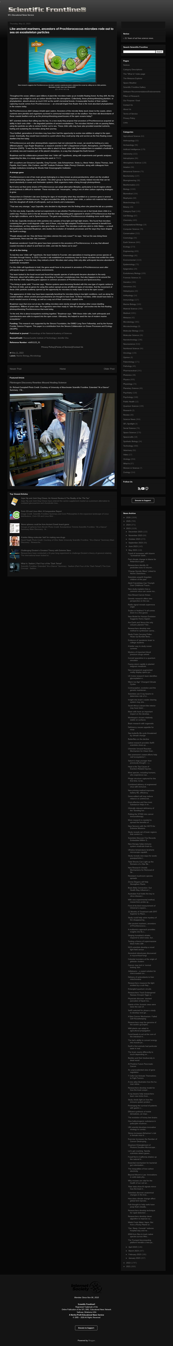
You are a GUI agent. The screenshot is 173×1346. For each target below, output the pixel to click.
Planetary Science (131, 388)
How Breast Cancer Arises (139, 595)
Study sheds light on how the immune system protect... (140, 1101)
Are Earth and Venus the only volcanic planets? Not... (140, 623)
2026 (128, 517)
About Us (127, 109)
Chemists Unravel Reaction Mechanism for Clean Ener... (141, 750)
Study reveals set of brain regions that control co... (142, 833)
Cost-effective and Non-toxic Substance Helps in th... (140, 803)
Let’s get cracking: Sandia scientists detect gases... (139, 1152)
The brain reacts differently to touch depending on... (140, 1053)
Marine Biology (22, 356)
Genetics (127, 282)
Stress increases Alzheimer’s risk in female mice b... (142, 1134)
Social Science (129, 428)
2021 (128, 1266)
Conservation (129, 233)
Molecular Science (131, 335)
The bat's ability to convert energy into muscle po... (142, 1041)
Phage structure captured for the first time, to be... (142, 779)
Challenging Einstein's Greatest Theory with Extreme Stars (46, 550)
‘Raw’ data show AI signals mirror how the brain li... (142, 1187)
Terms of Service (63, 347)
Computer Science (131, 229)
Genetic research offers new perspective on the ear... (140, 599)
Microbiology (35, 356)
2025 (128, 521)
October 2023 (135, 539)
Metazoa (127, 317)
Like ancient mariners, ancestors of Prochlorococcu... (142, 924)
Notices (126, 65)
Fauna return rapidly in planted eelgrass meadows (141, 665)
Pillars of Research (131, 96)
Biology (126, 189)
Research (127, 410)
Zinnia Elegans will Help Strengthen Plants (138, 883)
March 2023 (134, 1251)
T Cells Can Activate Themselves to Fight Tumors (142, 1077)
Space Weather (130, 83)
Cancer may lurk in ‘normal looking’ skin (139, 966)
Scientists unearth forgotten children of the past (140, 578)
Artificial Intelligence (131, 149)
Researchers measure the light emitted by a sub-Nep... (141, 984)
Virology (126, 459)
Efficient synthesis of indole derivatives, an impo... (139, 1112)
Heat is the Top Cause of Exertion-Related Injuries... (140, 768)
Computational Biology (132, 225)
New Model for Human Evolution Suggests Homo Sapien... (142, 617)
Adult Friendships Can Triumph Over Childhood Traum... (141, 584)
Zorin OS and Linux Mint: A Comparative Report (41, 511)
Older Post (109, 369)
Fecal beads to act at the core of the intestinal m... (142, 1035)
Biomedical (128, 193)
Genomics (127, 286)
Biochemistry (128, 176)
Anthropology (129, 140)
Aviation (126, 167)
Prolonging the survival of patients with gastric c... (142, 1107)
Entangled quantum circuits (139, 989)
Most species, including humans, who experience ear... (142, 773)
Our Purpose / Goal (131, 100)
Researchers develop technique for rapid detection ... (141, 1211)
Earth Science (129, 242)
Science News (129, 419)
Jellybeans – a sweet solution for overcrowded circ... (142, 972)
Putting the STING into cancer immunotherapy (141, 815)
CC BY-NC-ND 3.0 (62, 89)
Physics (126, 379)
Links (125, 123)
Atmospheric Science (132, 163)
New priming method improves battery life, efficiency (141, 791)
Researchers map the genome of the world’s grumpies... (142, 1023)
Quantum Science (131, 406)
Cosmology (128, 238)
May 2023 (133, 550)
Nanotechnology (130, 340)
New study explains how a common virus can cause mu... (142, 590)
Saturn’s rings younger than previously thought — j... (140, 762)
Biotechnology (129, 202)
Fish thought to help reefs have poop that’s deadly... (141, 1205)
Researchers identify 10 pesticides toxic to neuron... (140, 566)
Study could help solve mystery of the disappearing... (142, 918)
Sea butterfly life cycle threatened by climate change (142, 734)
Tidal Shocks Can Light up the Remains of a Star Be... (141, 863)
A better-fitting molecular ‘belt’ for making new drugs (43, 537)
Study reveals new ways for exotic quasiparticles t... (142, 857)
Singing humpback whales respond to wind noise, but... (141, 936)
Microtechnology (130, 326)
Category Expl (129, 211)
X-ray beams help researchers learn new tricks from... (141, 1095)
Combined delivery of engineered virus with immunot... (142, 785)
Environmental (129, 260)
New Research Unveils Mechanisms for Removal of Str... (141, 870)
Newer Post (15, 369)
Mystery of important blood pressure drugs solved (139, 653)
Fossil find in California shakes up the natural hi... (142, 1158)
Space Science (129, 432)
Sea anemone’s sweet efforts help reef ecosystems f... (142, 756)
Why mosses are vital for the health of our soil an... (140, 1182)
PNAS (58, 158)
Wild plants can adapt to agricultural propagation (139, 1029)
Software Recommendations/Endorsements (141, 92)
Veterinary (127, 450)
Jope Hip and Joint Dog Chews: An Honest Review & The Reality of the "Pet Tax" (55, 498)
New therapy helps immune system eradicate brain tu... (140, 845)
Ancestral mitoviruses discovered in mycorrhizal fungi (142, 954)
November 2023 (136, 535)
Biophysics (127, 198)
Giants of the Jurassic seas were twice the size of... (142, 1005)
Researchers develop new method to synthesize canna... (142, 629)
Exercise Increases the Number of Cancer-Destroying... (142, 1140)
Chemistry (127, 220)
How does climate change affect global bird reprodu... (141, 1199)
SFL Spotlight (129, 424)
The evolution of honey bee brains (142, 1117)
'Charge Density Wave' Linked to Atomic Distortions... (142, 572)
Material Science (130, 309)
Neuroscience (129, 344)
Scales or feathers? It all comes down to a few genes (141, 611)
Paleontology (128, 362)
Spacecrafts (128, 437)
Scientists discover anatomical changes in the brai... (141, 1194)
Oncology (127, 353)
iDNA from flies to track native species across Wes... (140, 1235)
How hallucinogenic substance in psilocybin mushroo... (142, 1122)
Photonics (127, 375)
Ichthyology (128, 295)
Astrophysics (128, 158)
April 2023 (133, 1247)
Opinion (126, 357)
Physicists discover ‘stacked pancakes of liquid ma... (140, 999)
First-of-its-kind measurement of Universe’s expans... (141, 907)
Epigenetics (128, 269)
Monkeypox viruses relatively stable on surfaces (140, 718)
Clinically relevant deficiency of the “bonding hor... (141, 809)
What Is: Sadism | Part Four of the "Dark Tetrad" (41, 563)
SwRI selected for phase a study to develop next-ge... (142, 1011)
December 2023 (136, 532)
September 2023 (136, 543)
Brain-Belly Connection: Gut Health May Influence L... (140, 889)
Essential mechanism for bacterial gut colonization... (142, 1164)
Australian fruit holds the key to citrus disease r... (141, 895)
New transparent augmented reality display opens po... (140, 671)
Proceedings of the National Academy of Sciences (50, 333)
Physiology (127, 384)
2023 (128, 528)
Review (126, 415)
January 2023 (135, 1258)
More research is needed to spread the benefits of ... (140, 821)
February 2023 (135, 1254)
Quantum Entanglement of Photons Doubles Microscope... (142, 1146)
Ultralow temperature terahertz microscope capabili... (141, 851)
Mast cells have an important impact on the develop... (140, 713)
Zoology (126, 472)
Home (63, 369)
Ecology (126, 247)
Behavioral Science (131, 171)
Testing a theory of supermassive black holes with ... (142, 942)
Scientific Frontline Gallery (134, 87)
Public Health (128, 402)
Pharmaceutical (130, 370)
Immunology (128, 300)
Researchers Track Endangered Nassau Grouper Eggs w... (141, 993)
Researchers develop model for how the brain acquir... (141, 1089)
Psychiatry (127, 393)
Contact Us (78, 347)
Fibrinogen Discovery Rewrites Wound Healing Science (38, 382)
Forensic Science (130, 278)
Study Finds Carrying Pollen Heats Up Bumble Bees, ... (140, 635)
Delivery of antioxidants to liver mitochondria (141, 978)
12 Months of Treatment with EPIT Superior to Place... (142, 913)
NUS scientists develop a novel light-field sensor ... (141, 948)
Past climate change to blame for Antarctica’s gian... (142, 560)
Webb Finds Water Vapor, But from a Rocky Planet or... (140, 1223)
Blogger (91, 1340)
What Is (126, 463)
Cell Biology (128, 216)
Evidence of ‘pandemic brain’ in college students (141, 641)
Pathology (127, 366)
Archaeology (128, 145)
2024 (128, 525)
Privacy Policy (47, 347)
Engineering (128, 251)
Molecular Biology (130, 331)
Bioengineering (129, 180)
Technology (128, 446)
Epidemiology (129, 264)
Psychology (128, 397)
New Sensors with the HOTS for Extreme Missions (141, 827)
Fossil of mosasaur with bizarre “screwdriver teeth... (141, 554)
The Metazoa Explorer (132, 78)
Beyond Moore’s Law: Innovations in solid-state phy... (142, 1176)
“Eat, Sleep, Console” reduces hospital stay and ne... (141, 1229)
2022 (128, 1263)
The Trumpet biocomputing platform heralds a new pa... (141, 1241)
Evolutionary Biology (132, 273)
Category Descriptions (132, 69)
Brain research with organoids (141, 723)
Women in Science (131, 468)
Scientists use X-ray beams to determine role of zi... (140, 695)
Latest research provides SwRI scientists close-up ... (141, 744)
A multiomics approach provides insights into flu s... (141, 930)
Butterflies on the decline (138, 739)
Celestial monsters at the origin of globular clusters (142, 960)
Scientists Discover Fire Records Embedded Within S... (142, 839)
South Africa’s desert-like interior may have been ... (142, 707)
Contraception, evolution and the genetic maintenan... (142, 689)
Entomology (128, 255)
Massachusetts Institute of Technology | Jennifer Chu (46, 338)
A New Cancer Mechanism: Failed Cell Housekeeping (142, 1017)
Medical (126, 313)
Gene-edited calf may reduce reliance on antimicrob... (140, 797)
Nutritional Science (131, 348)
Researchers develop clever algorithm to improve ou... (140, 1217)
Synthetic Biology (130, 441)
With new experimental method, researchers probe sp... (141, 901)
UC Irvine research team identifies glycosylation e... (142, 677)
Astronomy (127, 154)
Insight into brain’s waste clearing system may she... (142, 701)
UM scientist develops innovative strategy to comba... (142, 1128)
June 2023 (133, 546)
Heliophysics (128, 291)
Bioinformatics (129, 185)
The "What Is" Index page (134, 74)
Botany (126, 207)
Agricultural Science (131, 136)
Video (125, 455)
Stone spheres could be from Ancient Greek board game (45, 524)
